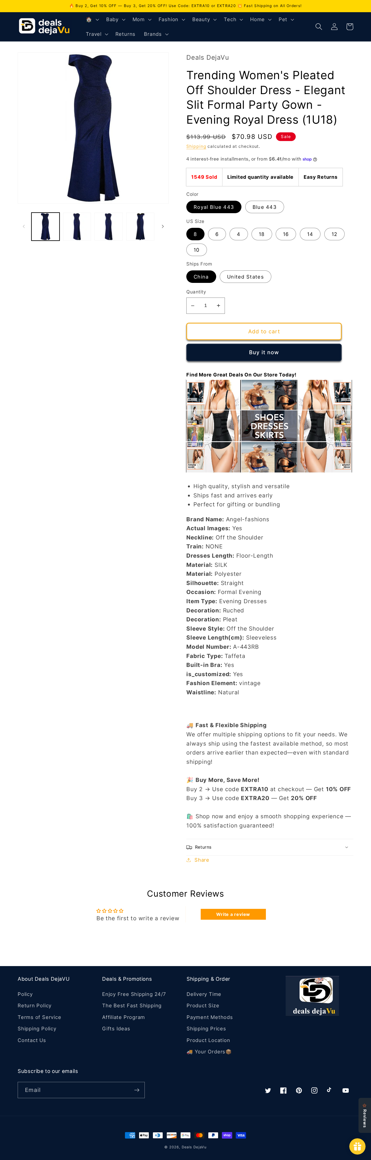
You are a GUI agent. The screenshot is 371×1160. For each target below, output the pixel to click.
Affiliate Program (123, 1017)
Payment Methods (210, 1017)
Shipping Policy (37, 1028)
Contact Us (32, 1040)
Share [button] (201, 860)
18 (262, 234)
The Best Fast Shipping (132, 1005)
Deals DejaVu (194, 1147)
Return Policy (35, 1005)
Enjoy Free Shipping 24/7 (134, 994)
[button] (92, 19)
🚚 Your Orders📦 (209, 1051)
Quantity (196, 292)
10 (197, 250)
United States (245, 277)
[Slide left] (24, 226)
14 (310, 234)
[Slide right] (163, 226)
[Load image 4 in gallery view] (140, 227)
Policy (25, 994)
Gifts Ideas (116, 1028)
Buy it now (264, 352)
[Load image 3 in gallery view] (108, 227)
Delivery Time (204, 994)
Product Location (208, 1040)
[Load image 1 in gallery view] (45, 227)
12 (335, 234)
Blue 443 (265, 207)
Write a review (233, 914)
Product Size (203, 1005)
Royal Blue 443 (214, 207)
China (201, 277)
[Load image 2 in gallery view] (77, 227)
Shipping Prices (206, 1028)
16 (286, 234)
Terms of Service (39, 1017)
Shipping (196, 146)
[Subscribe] (136, 1090)
